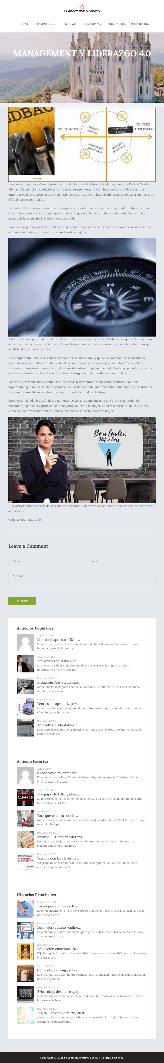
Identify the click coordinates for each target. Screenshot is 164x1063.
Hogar (23, 23)
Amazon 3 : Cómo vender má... (61, 837)
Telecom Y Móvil (93, 23)
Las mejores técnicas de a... (58, 906)
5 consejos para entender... (58, 773)
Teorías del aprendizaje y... (58, 703)
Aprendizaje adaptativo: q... (58, 725)
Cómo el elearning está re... (58, 970)
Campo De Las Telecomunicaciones (46, 23)
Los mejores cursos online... (59, 927)
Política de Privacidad (140, 23)
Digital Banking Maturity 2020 (61, 1013)
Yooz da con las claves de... (58, 858)
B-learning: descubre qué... (58, 991)
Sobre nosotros (117, 23)
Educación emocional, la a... (59, 949)
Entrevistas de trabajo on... (58, 661)
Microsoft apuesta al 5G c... (58, 639)
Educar (70, 23)
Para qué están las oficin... (57, 815)
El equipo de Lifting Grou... (58, 794)
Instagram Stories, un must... (59, 682)
